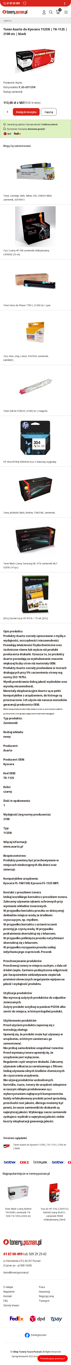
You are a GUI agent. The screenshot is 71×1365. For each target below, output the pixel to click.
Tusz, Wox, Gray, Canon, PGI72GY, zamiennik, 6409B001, (26, 358)
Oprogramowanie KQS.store (25, 1356)
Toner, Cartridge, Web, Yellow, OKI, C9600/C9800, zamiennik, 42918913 (27, 197)
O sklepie (8, 1287)
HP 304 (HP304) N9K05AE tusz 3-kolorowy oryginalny (29, 461)
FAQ (5, 1301)
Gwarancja (44, 1291)
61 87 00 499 (13, 3)
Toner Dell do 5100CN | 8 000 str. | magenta (25, 410)
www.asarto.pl (13, 846)
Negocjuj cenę (46, 1296)
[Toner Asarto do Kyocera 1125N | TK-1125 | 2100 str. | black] (35, 59)
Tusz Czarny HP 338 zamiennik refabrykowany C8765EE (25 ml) (26, 252)
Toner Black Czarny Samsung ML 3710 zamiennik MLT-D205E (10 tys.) (30, 565)
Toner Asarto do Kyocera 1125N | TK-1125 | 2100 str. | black (39, 1146)
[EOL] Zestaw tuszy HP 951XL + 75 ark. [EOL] (25, 618)
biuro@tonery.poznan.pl (15, 1272)
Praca (42, 1287)
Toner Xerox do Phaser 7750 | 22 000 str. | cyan (27, 305)
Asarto (18, 82)
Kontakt (7, 1296)
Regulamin (9, 1291)
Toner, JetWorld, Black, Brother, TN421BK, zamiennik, (29, 512)
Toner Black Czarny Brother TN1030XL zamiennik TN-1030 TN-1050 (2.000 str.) (18, 1212)
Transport (44, 1301)
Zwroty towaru (11, 1305)
